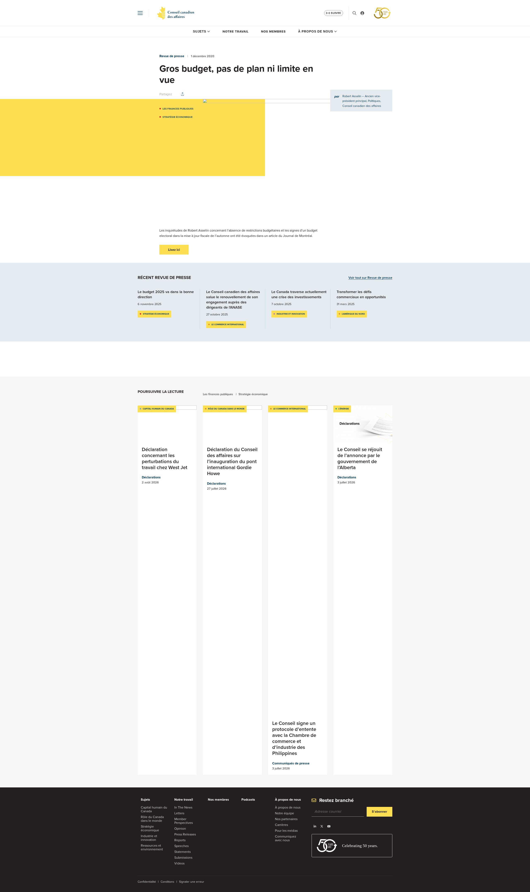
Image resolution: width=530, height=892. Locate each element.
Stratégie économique (178, 117)
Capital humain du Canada (158, 408)
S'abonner (379, 811)
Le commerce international (227, 324)
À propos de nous (315, 31)
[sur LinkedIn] (315, 826)
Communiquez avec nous (285, 838)
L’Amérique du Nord (353, 313)
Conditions (167, 882)
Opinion (180, 828)
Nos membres (273, 31)
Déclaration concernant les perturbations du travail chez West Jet (164, 458)
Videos (179, 863)
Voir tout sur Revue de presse (370, 278)
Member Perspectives (183, 821)
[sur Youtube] (329, 826)
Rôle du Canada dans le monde (226, 408)
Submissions (183, 857)
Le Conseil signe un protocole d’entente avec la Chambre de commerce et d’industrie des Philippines (294, 738)
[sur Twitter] (321, 826)
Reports (180, 840)
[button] (140, 13)
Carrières (281, 824)
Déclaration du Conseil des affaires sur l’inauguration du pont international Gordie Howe (232, 461)
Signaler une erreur (191, 882)
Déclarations (151, 477)
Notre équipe (284, 813)
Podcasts (248, 799)
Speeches (181, 846)
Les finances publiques (178, 109)
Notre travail (236, 31)
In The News (183, 807)
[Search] (354, 13)
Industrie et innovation (291, 313)
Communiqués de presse (291, 763)
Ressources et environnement (152, 847)
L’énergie (343, 408)
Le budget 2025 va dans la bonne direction (166, 294)
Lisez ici (174, 249)
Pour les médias (286, 830)
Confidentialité (147, 882)
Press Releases (185, 834)
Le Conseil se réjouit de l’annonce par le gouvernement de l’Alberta (359, 458)
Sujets (199, 31)
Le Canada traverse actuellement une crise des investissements (298, 294)
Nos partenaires (286, 819)
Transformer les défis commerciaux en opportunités (361, 294)
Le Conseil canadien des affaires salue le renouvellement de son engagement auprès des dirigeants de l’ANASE (233, 299)
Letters (179, 813)
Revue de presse (171, 56)
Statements (182, 851)
